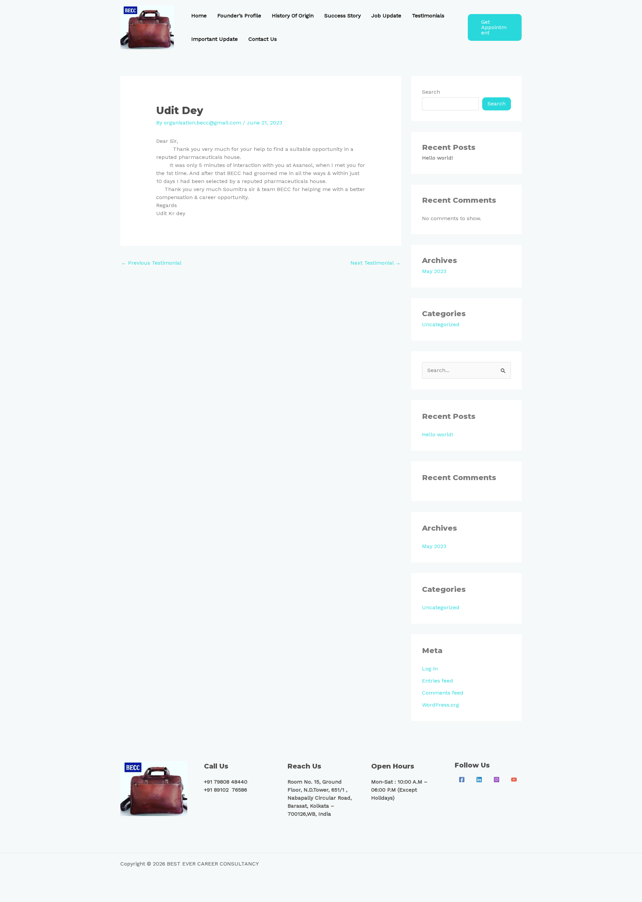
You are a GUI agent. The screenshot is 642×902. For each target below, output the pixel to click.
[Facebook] (462, 780)
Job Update (386, 15)
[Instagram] (497, 780)
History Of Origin (293, 15)
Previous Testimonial (151, 263)
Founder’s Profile (239, 15)
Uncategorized (440, 324)
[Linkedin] (479, 780)
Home (199, 15)
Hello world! (437, 158)
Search (431, 92)
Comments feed (442, 693)
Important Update (214, 39)
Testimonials (428, 15)
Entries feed (437, 681)
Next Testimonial (375, 263)
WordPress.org (440, 705)
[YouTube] (514, 780)
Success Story (342, 15)
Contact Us (262, 39)
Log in (430, 668)
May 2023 (434, 271)
